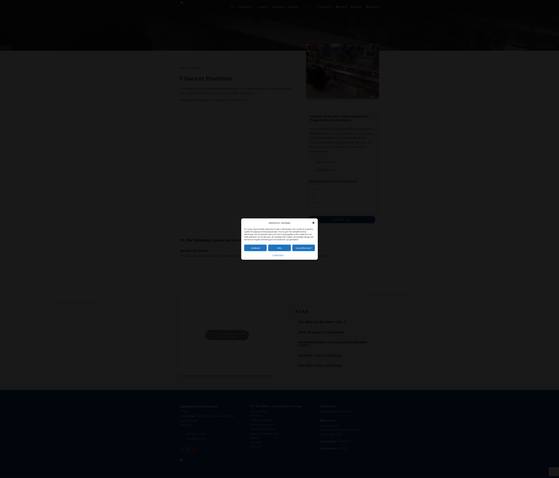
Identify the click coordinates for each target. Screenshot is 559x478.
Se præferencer (303, 247)
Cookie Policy (278, 255)
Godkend (255, 247)
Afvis (279, 247)
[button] (313, 222)
